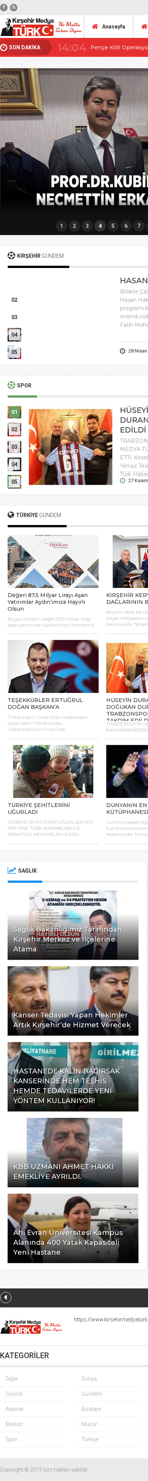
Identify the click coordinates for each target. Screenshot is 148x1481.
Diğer (12, 1379)
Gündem (92, 1394)
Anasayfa (113, 27)
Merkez (14, 1424)
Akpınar (15, 1409)
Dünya (89, 1379)
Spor (11, 1439)
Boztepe (91, 1409)
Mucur (89, 1424)
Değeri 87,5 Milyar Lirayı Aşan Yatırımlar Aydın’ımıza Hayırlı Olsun (48, 602)
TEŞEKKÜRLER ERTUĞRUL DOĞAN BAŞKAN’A (45, 703)
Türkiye (90, 1439)
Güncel (14, 1394)
